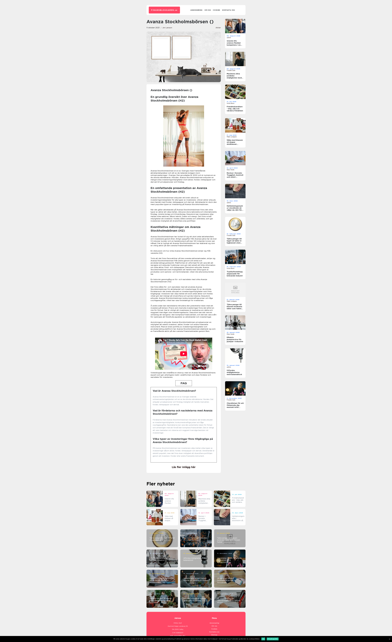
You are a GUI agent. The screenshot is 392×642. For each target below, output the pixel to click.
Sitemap (214, 635)
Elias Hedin (230, 169)
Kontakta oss (228, 10)
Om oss (207, 10)
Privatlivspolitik (273, 639)
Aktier (218, 28)
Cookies (216, 10)
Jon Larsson (167, 28)
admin (229, 37)
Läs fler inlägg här (183, 467)
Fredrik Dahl (231, 70)
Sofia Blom (230, 103)
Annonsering (196, 10)
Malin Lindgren (232, 137)
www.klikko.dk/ (179, 636)
